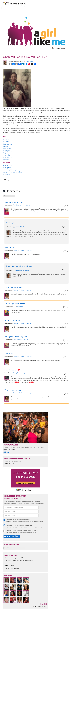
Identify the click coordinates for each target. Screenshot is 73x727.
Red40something (18, 205)
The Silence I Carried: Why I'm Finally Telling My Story (19, 560)
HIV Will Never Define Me (12, 563)
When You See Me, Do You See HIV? (14, 461)
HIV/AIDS (6, 142)
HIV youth (6, 153)
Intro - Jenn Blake (9, 463)
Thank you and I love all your (19, 266)
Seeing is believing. (13, 202)
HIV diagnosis (7, 148)
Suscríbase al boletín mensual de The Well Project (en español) (22, 530)
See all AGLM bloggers (40, 606)
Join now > (7, 452)
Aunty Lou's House (18, 250)
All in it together (12, 320)
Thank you (9, 353)
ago (27, 205)
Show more (43, 604)
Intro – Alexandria (9, 565)
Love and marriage (13, 287)
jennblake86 (29, 61)
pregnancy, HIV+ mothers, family (13, 172)
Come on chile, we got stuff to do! (14, 558)
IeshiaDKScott (17, 339)
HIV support (6, 159)
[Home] (34, 3)
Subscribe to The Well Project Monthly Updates (18, 519)
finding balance (7, 165)
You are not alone (12, 390)
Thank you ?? (12, 223)
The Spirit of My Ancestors (12, 568)
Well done (9, 247)
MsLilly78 (16, 373)
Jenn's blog (6, 174)
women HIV (6, 155)
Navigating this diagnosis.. (17, 337)
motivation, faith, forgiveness (12, 170)
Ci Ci (14, 306)
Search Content (24, 8)
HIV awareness (7, 144)
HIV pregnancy (7, 151)
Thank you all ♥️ (12, 370)
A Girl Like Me (7, 157)
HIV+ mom (6, 140)
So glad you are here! (14, 304)
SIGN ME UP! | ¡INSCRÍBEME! (11, 537)
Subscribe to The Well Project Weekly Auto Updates (19, 525)
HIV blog (5, 146)
